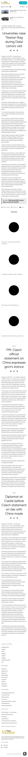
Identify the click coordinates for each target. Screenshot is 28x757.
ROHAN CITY (4, 669)
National (22, 207)
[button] (23, 2)
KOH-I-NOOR (4, 677)
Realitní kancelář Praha (7, 705)
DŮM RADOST (4, 686)
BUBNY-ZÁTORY (5, 675)
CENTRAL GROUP (5, 647)
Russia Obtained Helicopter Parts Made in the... (18, 11)
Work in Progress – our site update (9, 712)
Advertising (4, 716)
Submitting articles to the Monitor (9, 720)
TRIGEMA (3, 649)
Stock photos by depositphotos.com (9, 723)
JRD (2, 662)
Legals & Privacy (5, 718)
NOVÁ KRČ (4, 679)
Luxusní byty (4, 699)
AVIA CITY (4, 681)
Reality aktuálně (5, 697)
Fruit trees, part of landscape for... (10, 305)
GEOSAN (3, 655)
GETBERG (4, 658)
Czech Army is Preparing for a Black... (17, 18)
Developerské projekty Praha (8, 692)
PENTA (3, 651)
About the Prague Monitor (7, 714)
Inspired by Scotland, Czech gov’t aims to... (12, 335)
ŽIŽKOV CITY (4, 673)
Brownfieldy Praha (5, 703)
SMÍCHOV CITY (5, 671)
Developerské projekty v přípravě (9, 701)
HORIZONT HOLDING (6, 660)
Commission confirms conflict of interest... (12, 274)
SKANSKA (4, 653)
